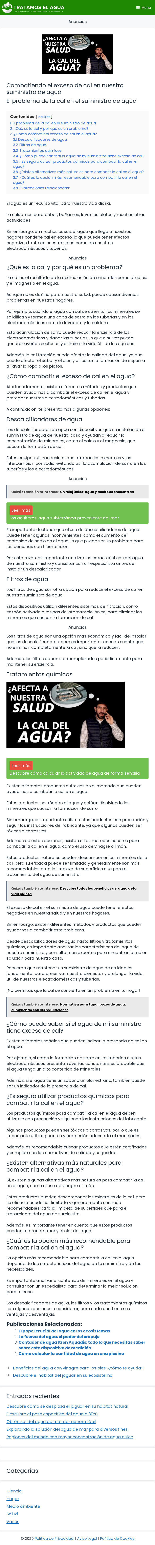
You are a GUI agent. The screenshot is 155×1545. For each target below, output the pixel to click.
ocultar (44, 117)
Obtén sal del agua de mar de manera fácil (51, 1421)
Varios (12, 1521)
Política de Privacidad (54, 1538)
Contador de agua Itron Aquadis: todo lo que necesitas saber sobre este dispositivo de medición (82, 1345)
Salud (12, 1514)
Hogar (12, 1499)
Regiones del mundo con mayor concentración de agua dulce (69, 1437)
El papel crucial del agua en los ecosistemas (64, 1331)
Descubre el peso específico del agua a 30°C (52, 1414)
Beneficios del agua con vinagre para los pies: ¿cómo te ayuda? (78, 1368)
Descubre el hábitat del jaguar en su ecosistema (63, 1375)
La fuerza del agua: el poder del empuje (59, 1336)
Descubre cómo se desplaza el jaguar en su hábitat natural (67, 1406)
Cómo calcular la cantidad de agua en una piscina (71, 1353)
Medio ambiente (23, 1506)
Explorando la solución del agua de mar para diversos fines (67, 1429)
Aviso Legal (87, 1538)
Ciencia (14, 1491)
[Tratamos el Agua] (33, 7)
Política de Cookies (117, 1538)
